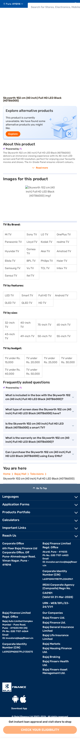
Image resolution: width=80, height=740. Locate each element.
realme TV (63, 242)
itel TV (30, 275)
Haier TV (62, 260)
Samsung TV (12, 268)
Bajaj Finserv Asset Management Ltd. (55, 671)
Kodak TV (46, 242)
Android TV (61, 295)
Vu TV (30, 268)
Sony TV (32, 234)
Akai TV (45, 251)
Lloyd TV (32, 242)
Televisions (37, 474)
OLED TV (10, 303)
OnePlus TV (64, 234)
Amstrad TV (64, 251)
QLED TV (27, 303)
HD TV (42, 303)
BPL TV (31, 260)
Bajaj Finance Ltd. (54, 622)
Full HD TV (44, 295)
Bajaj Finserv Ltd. (54, 617)
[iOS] (23, 699)
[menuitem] (14, 3)
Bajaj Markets (51, 644)
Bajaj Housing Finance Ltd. (57, 650)
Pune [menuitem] (8, 4)
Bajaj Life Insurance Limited (56, 637)
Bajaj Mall (20, 474)
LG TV (44, 234)
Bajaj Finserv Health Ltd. (56, 663)
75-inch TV (44, 324)
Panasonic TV (13, 242)
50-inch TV (45, 336)
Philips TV (47, 260)
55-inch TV (63, 336)
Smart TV (27, 295)
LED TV (9, 295)
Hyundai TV (12, 251)
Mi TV (8, 234)
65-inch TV (63, 324)
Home (6, 474)
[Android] (15, 699)
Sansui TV (11, 275)
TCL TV (45, 268)
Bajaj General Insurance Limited (58, 628)
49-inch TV (27, 336)
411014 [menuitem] (16, 4)
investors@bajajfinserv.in (19, 638)
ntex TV (62, 268)
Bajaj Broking (51, 657)
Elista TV (10, 260)
